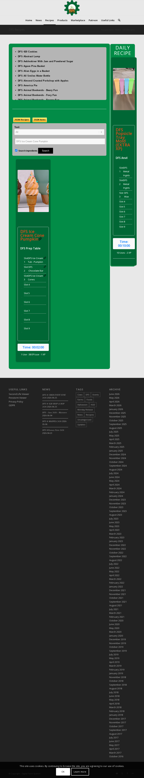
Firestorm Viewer (18, 397)
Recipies (90, 414)
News (80, 414)
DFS (87, 394)
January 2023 (116, 541)
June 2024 (114, 477)
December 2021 (117, 590)
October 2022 (116, 552)
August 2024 (115, 469)
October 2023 (116, 507)
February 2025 (116, 446)
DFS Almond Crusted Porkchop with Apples (43, 80)
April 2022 (114, 575)
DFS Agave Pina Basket (31, 66)
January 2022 (116, 586)
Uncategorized (84, 419)
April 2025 (114, 439)
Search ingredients (27, 151)
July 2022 (113, 563)
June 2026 (114, 394)
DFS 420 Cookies (27, 51)
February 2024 (116, 492)
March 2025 (115, 443)
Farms (80, 399)
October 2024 (116, 462)
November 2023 (117, 503)
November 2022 (117, 548)
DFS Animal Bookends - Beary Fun (38, 90)
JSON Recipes (21, 120)
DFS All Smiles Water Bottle (34, 75)
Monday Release (85, 409)
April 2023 (114, 529)
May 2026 (114, 397)
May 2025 (114, 435)
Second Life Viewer (19, 394)
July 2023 (113, 518)
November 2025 (117, 416)
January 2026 (116, 409)
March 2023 (115, 533)
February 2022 (116, 582)
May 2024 (114, 480)
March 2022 (115, 579)
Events (96, 394)
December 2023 (117, 499)
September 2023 (118, 511)
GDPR (12, 405)
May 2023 (114, 526)
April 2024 (114, 484)
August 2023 (115, 514)
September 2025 (118, 424)
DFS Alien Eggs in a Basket (34, 71)
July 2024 (113, 473)
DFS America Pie (27, 85)
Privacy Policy (16, 401)
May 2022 (114, 571)
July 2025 (113, 431)
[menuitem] (29, 20)
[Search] (118, 20)
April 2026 (114, 401)
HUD (93, 404)
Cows (79, 394)
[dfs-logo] (72, 8)
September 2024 (118, 465)
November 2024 (117, 458)
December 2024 (117, 454)
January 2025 (116, 450)
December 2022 (117, 545)
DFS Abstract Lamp (29, 56)
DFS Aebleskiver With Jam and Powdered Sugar (45, 61)
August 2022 (115, 560)
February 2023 (116, 537)
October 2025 (116, 420)
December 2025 (117, 412)
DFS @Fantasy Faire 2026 (53, 430)
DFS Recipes (17, 30)
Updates (81, 424)
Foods (89, 399)
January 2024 (116, 495)
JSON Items (40, 120)
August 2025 (115, 428)
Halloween (82, 404)
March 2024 (115, 488)
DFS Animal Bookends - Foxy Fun (37, 95)
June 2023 (114, 522)
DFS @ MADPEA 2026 (51, 421)
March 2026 (115, 405)
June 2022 (114, 567)
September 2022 (118, 556)
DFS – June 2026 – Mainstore (54, 412)
